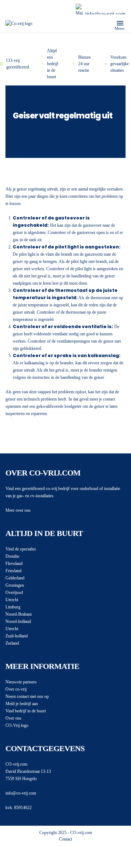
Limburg (12, 607)
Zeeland (12, 643)
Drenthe (12, 556)
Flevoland (14, 563)
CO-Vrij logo (16, 725)
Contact (65, 839)
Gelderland (14, 578)
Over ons (13, 718)
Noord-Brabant (18, 614)
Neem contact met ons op (27, 696)
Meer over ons (18, 510)
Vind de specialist (20, 549)
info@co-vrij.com (105, 14)
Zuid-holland (16, 635)
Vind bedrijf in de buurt (25, 710)
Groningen (14, 585)
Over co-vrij (16, 689)
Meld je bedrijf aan (21, 703)
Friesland (13, 570)
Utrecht (11, 599)
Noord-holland (18, 621)
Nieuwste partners (21, 681)
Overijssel (14, 592)
